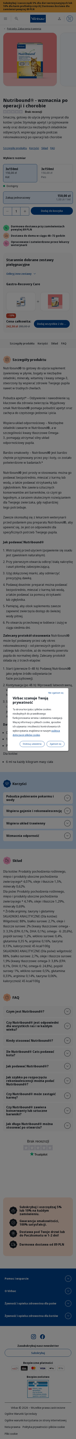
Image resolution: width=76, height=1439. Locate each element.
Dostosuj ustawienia (32, 744)
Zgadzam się (55, 744)
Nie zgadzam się (56, 692)
